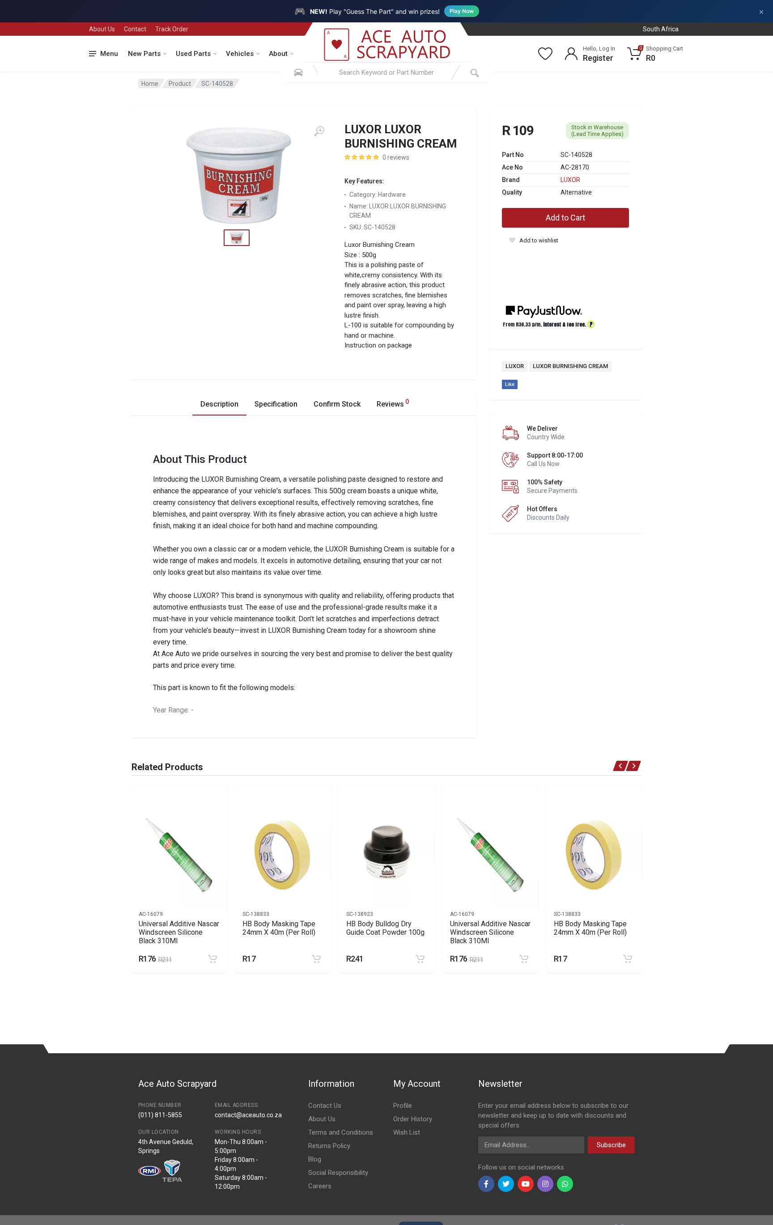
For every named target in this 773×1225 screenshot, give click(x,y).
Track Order (171, 29)
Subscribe (611, 1145)
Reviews (393, 403)
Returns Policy (329, 1146)
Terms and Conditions (340, 1132)
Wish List (406, 1132)
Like (509, 384)
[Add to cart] (212, 959)
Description (219, 404)
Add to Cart (565, 217)
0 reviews (395, 157)
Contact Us (324, 1106)
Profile (402, 1106)
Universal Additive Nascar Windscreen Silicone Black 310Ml (179, 932)
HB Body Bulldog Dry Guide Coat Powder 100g (385, 928)
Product (180, 83)
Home (149, 83)
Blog (314, 1159)
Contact (135, 29)
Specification (276, 404)
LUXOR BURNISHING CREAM (570, 366)
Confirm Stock (337, 404)
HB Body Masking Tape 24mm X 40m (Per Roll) (278, 928)
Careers (319, 1186)
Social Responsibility (338, 1173)
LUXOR (570, 179)
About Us (102, 29)
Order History (412, 1119)
